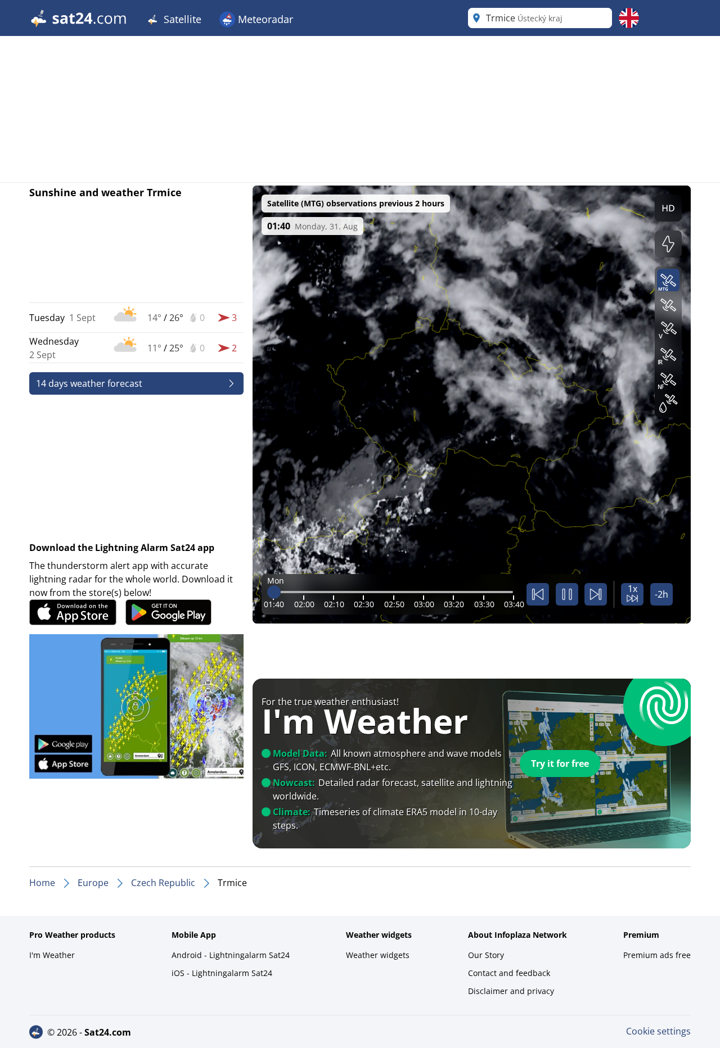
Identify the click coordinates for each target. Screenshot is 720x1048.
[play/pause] (567, 594)
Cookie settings (658, 1031)
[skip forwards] (595, 594)
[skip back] (537, 594)
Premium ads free (657, 955)
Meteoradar (264, 19)
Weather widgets (378, 955)
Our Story (486, 955)
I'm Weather (52, 955)
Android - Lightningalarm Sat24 (231, 955)
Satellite (181, 19)
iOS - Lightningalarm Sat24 (222, 973)
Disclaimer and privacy (511, 991)
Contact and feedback (509, 973)
